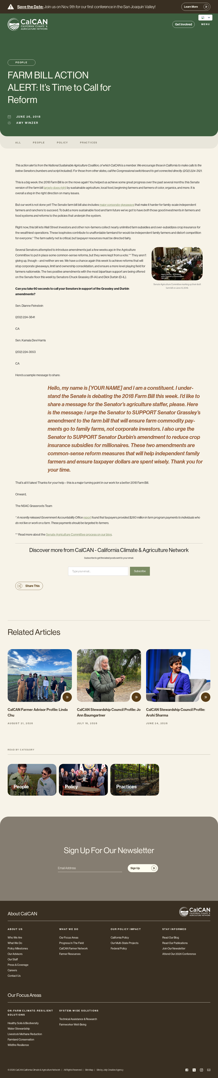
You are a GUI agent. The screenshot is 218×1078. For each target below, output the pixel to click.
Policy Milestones (18, 948)
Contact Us (14, 975)
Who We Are (15, 937)
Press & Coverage (18, 964)
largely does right (55, 187)
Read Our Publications (175, 943)
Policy (62, 142)
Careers (12, 970)
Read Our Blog (170, 937)
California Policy (120, 937)
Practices (88, 142)
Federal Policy (119, 948)
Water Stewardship (19, 1028)
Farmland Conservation (21, 1039)
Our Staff (13, 959)
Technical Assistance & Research (78, 1019)
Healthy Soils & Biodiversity (23, 1023)
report (87, 517)
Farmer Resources (70, 954)
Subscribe (140, 571)
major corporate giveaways (116, 204)
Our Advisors (15, 954)
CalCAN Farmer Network (73, 948)
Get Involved (183, 24)
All (18, 142)
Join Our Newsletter (173, 948)
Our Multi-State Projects (124, 943)
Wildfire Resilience (18, 1045)
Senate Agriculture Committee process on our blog (79, 534)
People (21, 62)
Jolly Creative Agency (113, 1069)
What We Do (15, 943)
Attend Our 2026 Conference (179, 954)
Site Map (89, 1069)
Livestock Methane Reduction (25, 1034)
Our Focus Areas (68, 937)
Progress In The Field (71, 943)
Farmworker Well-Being (72, 1024)
